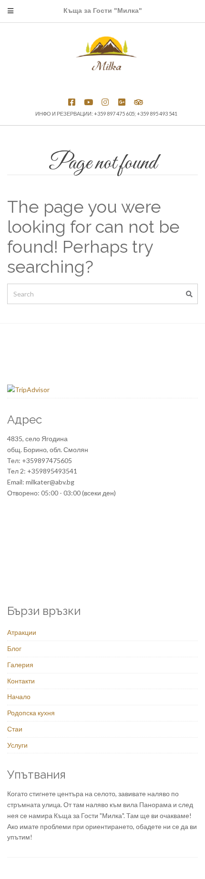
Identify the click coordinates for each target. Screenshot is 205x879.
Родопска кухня (31, 713)
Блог (14, 648)
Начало (19, 696)
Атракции (21, 632)
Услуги (17, 745)
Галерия (20, 665)
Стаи (14, 729)
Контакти (21, 681)
